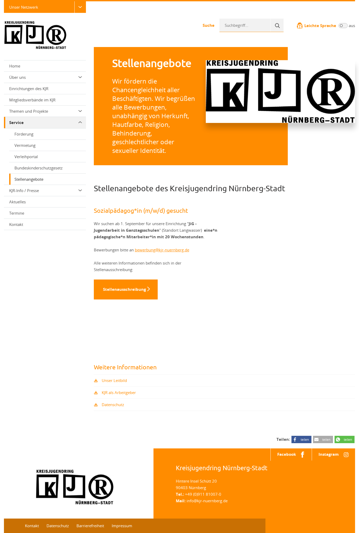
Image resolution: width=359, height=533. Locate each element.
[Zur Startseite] (35, 35)
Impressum (122, 525)
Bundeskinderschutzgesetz (38, 167)
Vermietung (24, 145)
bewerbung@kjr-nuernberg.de (162, 249)
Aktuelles (17, 201)
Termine (16, 213)
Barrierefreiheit (90, 525)
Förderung (23, 134)
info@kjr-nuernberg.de (207, 500)
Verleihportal (26, 156)
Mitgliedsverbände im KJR (32, 99)
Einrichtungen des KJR (28, 88)
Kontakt (16, 224)
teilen (305, 439)
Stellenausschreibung (124, 289)
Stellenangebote (28, 179)
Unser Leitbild (114, 380)
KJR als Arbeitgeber (119, 392)
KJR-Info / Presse (24, 190)
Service (16, 122)
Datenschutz (113, 404)
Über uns (17, 77)
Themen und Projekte (28, 111)
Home (14, 66)
